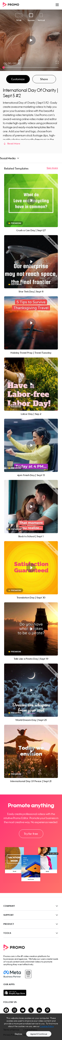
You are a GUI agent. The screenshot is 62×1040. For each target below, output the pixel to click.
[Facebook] (12, 974)
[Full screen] (57, 62)
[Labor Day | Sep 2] (31, 384)
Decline (18, 1034)
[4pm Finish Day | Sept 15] (31, 445)
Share (44, 79)
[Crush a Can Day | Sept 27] (31, 200)
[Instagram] (28, 974)
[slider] (3, 67)
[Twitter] (31, 1010)
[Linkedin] (39, 1010)
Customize (18, 79)
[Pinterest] (47, 1010)
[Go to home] (12, 4)
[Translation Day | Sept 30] (31, 567)
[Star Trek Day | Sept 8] (31, 261)
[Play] (31, 40)
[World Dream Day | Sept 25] (31, 690)
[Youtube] (22, 1010)
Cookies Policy (47, 1026)
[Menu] (57, 5)
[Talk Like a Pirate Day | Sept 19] (31, 629)
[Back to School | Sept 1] (31, 506)
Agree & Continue (38, 1034)
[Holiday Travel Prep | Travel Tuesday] (31, 323)
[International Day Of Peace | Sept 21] (31, 751)
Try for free (31, 833)
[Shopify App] (31, 993)
